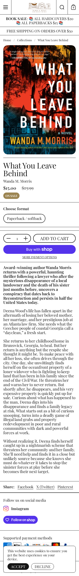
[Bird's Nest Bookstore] (39, 7)
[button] (62, 7)
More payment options (39, 257)
